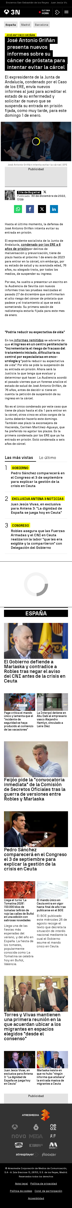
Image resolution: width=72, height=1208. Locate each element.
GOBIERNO (20, 468)
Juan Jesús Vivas (60, 2)
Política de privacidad (43, 1183)
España (36, 613)
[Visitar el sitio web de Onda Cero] (19, 1145)
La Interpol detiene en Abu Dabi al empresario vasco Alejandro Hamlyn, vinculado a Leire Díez (52, 719)
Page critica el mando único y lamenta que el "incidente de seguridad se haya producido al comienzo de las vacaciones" (18, 721)
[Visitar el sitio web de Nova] (19, 1136)
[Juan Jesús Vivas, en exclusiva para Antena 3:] (19, 1060)
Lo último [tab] (47, 458)
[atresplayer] (57, 12)
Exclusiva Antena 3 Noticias (38, 499)
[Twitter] (45, 192)
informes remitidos (28, 340)
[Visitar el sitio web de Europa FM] (36, 1145)
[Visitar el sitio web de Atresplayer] (27, 1155)
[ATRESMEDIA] (36, 1115)
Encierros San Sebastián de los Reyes (27, 2)
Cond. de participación (48, 1190)
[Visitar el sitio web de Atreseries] (53, 1136)
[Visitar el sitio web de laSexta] (36, 1127)
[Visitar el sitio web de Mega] (36, 1136)
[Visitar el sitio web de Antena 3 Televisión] (19, 1127)
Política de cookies (21, 1190)
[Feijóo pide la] (36, 759)
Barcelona (41, 24)
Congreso (20, 525)
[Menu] (67, 12)
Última (46, 12)
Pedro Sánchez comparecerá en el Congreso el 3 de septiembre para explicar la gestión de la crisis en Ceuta (38, 479)
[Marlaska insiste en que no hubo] (52, 1060)
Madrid (25, 24)
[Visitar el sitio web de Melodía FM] (53, 1145)
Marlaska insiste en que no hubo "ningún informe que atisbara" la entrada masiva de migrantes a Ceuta (51, 1077)
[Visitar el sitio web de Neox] (53, 1127)
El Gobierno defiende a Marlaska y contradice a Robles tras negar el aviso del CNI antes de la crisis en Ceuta (34, 671)
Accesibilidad (36, 1198)
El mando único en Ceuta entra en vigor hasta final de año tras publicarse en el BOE (51, 905)
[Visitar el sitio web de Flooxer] (49, 1155)
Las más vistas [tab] (19, 458)
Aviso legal (21, 1183)
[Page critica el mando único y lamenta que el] (19, 702)
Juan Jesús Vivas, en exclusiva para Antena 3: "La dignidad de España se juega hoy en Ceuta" (36, 508)
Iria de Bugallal (29, 192)
